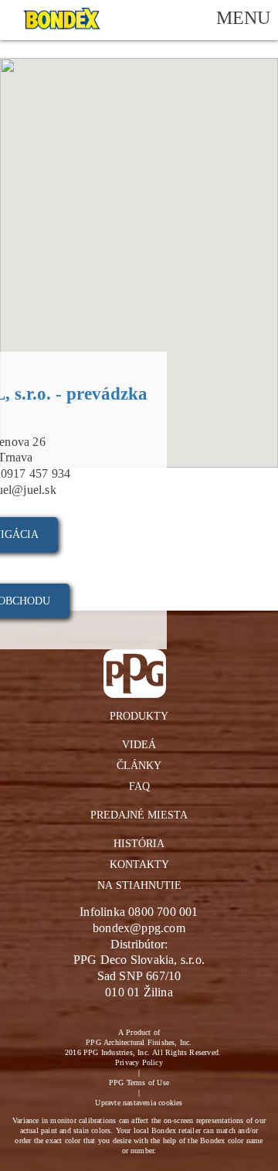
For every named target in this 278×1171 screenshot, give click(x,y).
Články (139, 765)
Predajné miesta (139, 814)
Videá (139, 744)
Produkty (139, 715)
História (139, 843)
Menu (243, 17)
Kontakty (139, 864)
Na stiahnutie (139, 885)
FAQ (139, 786)
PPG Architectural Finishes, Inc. (139, 1042)
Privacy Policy (139, 1062)
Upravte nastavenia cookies (138, 1102)
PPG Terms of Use (139, 1082)
